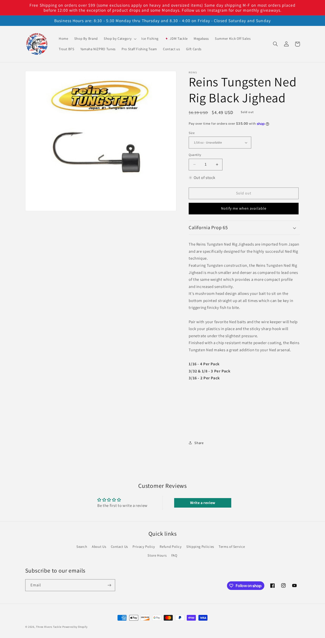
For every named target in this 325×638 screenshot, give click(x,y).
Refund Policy (171, 546)
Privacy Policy (144, 546)
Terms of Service (232, 546)
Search (81, 546)
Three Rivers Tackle (48, 626)
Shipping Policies (200, 546)
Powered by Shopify (74, 626)
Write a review (202, 502)
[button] (119, 39)
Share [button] (198, 442)
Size (192, 133)
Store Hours (157, 555)
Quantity (195, 155)
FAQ (174, 555)
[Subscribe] (109, 585)
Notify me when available (243, 208)
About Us (99, 546)
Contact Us (119, 546)
